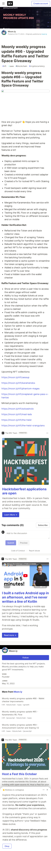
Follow (26, 657)
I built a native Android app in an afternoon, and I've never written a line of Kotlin (25, 597)
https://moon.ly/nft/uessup (15, 377)
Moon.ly (12, 31)
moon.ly (44, 34)
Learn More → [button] (10, 514)
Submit (10, 543)
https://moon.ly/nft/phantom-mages (20, 388)
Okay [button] (7, 846)
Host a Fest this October (19, 774)
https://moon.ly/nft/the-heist (16, 420)
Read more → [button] (10, 635)
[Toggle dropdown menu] (47, 433)
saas (11, 66)
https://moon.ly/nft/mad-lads (16, 414)
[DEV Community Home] (10, 3)
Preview (23, 543)
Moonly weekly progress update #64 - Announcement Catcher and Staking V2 (20, 728)
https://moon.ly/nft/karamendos (18, 383)
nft (4, 66)
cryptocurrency (37, 66)
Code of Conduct (18, 551)
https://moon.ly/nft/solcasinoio (17, 408)
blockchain (21, 66)
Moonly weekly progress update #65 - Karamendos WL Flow (19, 714)
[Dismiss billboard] (47, 790)
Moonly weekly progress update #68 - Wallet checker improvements (22, 701)
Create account (40, 3)
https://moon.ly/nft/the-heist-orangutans (23, 425)
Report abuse (34, 551)
